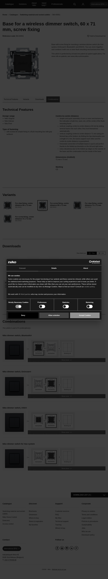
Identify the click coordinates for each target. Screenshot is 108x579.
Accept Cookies (85, 315)
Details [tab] (54, 268)
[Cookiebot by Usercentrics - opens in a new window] (90, 262)
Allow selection (54, 315)
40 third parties (24, 294)
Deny (23, 315)
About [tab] (85, 268)
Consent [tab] (22, 268)
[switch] (42, 306)
